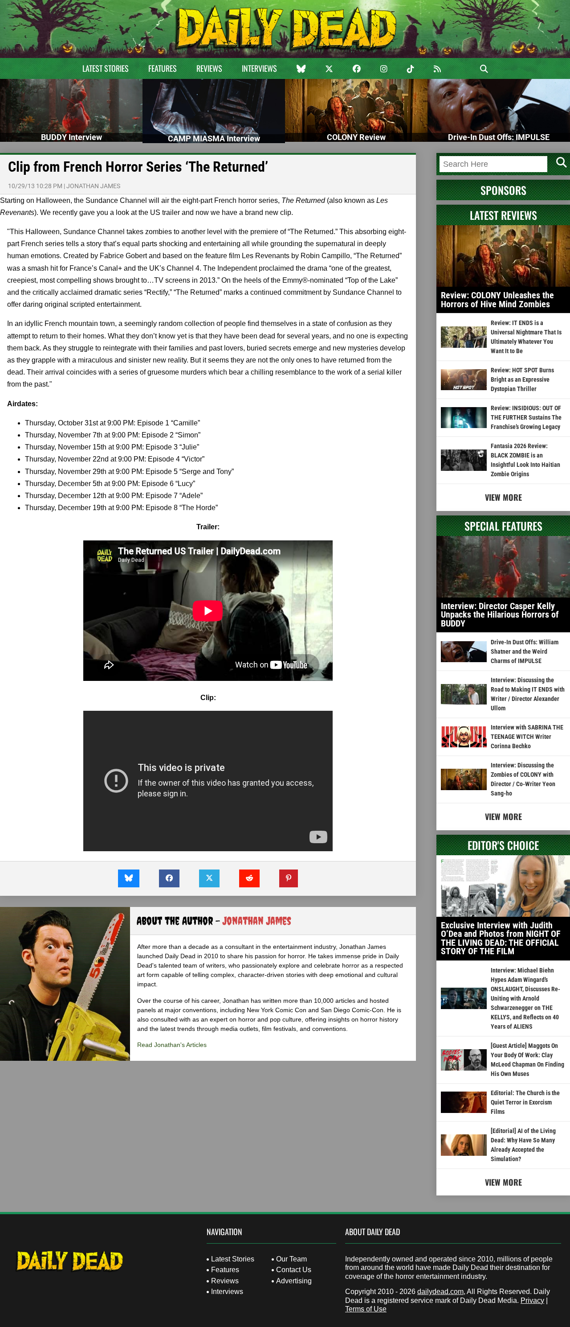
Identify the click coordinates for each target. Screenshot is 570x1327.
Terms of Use (366, 1309)
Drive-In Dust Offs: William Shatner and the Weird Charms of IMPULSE (524, 651)
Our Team (291, 1259)
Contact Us (293, 1269)
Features (162, 68)
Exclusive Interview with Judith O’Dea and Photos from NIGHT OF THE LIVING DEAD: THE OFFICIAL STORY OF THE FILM (501, 938)
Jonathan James (93, 186)
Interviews (259, 68)
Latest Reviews (503, 215)
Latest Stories (105, 68)
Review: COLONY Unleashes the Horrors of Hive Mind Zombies (497, 299)
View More (503, 497)
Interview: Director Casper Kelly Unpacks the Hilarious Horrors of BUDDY (500, 615)
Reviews (209, 68)
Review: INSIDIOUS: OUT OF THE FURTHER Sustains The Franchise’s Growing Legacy (526, 417)
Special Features (503, 526)
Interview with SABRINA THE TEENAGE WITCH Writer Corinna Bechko (527, 737)
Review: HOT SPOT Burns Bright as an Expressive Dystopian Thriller (522, 379)
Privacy (532, 1300)
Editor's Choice (503, 845)
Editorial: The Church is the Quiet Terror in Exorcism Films (525, 1102)
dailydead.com (440, 1291)
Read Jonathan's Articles (172, 1044)
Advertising (294, 1281)
